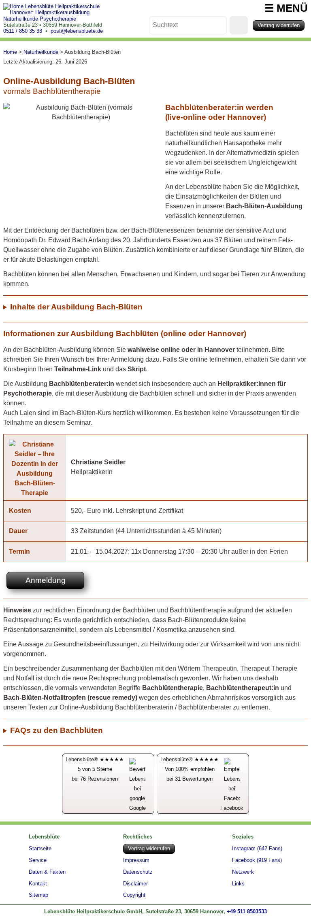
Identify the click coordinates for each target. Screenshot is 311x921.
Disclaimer (135, 884)
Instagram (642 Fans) (257, 848)
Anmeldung (46, 580)
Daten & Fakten (47, 872)
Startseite (40, 848)
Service (38, 860)
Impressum (136, 860)
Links (238, 884)
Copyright (134, 895)
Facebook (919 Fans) (257, 860)
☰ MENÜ (286, 8)
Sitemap (38, 895)
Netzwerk (243, 872)
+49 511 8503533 (247, 911)
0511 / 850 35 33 (22, 31)
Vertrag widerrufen (279, 25)
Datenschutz (138, 872)
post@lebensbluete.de (77, 31)
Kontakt (38, 884)
